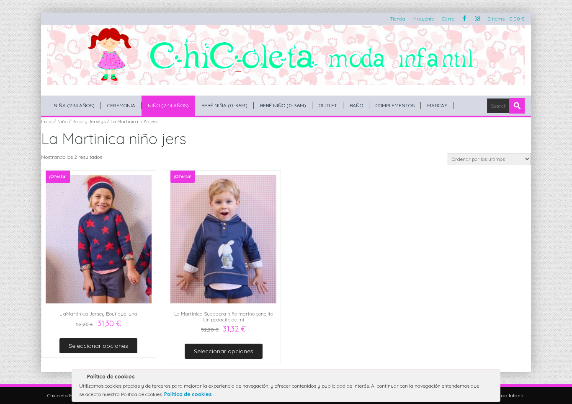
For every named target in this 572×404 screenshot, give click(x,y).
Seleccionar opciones (98, 346)
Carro (448, 19)
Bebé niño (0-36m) (283, 105)
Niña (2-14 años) (74, 105)
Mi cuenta (423, 19)
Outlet (328, 105)
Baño (356, 105)
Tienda (397, 19)
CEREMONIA (121, 105)
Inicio (46, 121)
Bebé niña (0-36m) (224, 105)
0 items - (506, 19)
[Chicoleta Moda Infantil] (286, 55)
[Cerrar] (493, 378)
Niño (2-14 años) (168, 105)
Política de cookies (188, 394)
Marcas (437, 105)
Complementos (395, 105)
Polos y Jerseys (89, 121)
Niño (62, 121)
